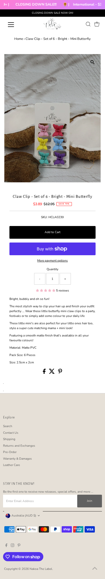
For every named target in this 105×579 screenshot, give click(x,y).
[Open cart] (96, 24)
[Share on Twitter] (52, 373)
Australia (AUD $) (23, 515)
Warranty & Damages (17, 459)
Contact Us (10, 433)
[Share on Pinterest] (60, 373)
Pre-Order (10, 452)
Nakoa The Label (41, 569)
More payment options (52, 261)
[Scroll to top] (95, 569)
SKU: (44, 217)
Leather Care (11, 465)
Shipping (9, 439)
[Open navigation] (15, 24)
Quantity (52, 269)
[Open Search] (88, 24)
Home (18, 39)
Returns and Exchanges (19, 446)
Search (7, 426)
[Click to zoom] (92, 62)
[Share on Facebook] (44, 373)
